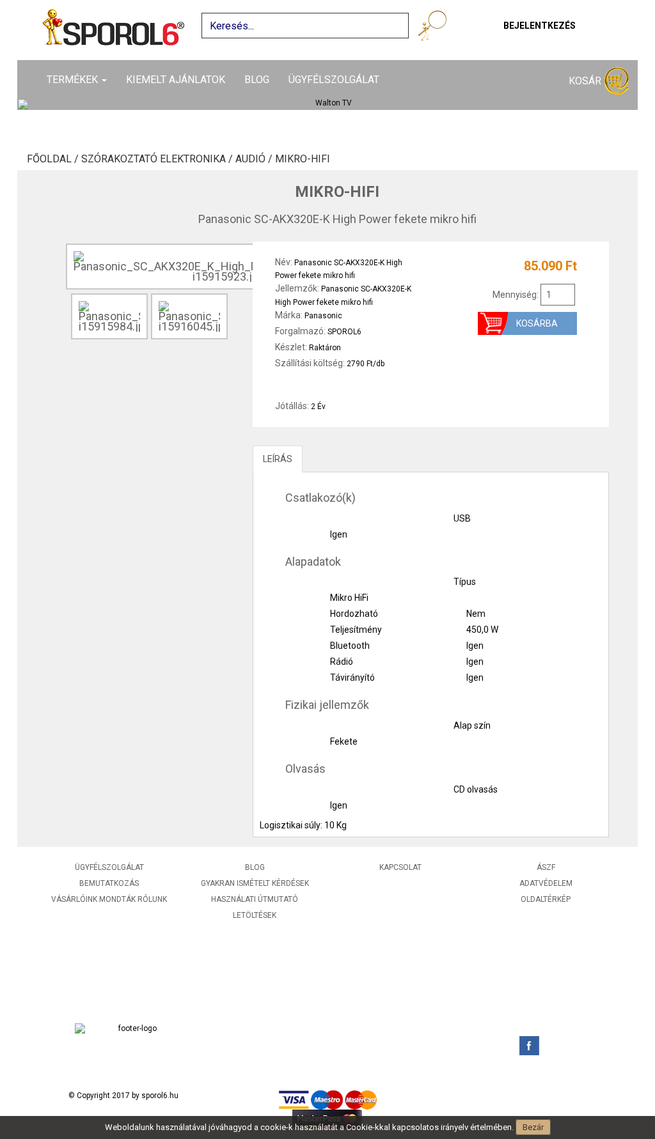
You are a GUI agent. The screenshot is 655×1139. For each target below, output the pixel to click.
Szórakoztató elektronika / (158, 159)
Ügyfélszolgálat (333, 80)
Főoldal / (54, 159)
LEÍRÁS (277, 459)
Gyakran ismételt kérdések (255, 883)
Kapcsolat (400, 867)
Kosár (586, 81)
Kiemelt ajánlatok (175, 80)
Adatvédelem (545, 883)
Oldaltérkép (546, 899)
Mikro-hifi (302, 159)
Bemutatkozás (109, 883)
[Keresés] (435, 28)
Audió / (255, 159)
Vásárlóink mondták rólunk (109, 899)
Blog (256, 80)
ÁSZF (546, 867)
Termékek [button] (73, 80)
